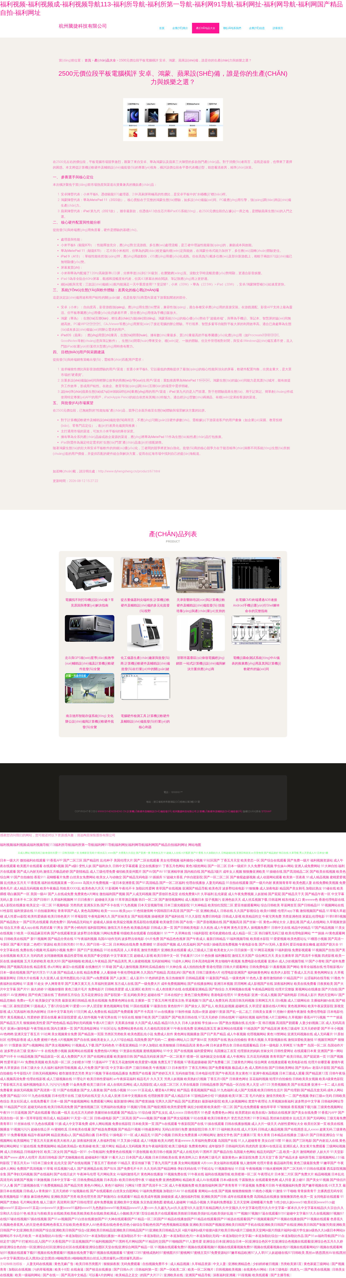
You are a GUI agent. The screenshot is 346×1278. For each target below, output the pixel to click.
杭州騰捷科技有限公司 (185, 811)
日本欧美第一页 (143, 1124)
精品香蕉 (40, 967)
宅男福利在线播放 (113, 1107)
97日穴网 (80, 1012)
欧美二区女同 (53, 1152)
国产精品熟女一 (11, 922)
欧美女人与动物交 (109, 877)
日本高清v (111, 1180)
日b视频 (281, 1000)
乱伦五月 (299, 1118)
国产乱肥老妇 (191, 1101)
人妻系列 (282, 944)
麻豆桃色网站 (40, 1197)
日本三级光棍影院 (177, 905)
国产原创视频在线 (209, 922)
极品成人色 (240, 1068)
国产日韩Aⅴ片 (124, 1269)
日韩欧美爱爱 (114, 989)
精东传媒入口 (291, 900)
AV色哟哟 (6, 1034)
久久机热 (206, 928)
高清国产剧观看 (287, 1023)
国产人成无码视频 (139, 894)
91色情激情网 (143, 911)
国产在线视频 (183, 1051)
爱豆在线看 (49, 1017)
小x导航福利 (96, 1152)
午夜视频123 (162, 1068)
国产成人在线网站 (313, 922)
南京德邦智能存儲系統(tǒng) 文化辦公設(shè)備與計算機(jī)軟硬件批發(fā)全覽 (89, 721)
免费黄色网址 (198, 1146)
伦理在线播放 (195, 883)
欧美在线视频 (98, 1000)
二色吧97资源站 (41, 944)
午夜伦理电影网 (128, 972)
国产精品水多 (288, 1157)
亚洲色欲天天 (231, 900)
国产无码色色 (105, 1045)
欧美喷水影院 (259, 939)
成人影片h (137, 978)
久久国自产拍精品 (153, 972)
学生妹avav (210, 1023)
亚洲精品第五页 (205, 1028)
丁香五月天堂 (230, 860)
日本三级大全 (30, 1068)
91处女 (39, 984)
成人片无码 (249, 1129)
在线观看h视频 (53, 866)
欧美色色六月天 (93, 888)
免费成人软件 (163, 1034)
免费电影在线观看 (254, 961)
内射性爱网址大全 (290, 1124)
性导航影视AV (333, 967)
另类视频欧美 (280, 1084)
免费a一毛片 (26, 1000)
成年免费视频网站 (174, 984)
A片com (207, 1163)
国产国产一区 (189, 911)
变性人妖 (85, 866)
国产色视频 (301, 1096)
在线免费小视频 (56, 1051)
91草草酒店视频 (126, 900)
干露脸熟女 (247, 1180)
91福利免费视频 (151, 1191)
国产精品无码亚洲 (146, 1056)
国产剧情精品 (79, 871)
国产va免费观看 (97, 978)
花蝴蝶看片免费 (58, 877)
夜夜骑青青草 (282, 883)
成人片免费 (86, 1068)
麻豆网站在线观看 (230, 1028)
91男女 (58, 928)
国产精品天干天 (293, 894)
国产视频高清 (232, 922)
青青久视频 (256, 1040)
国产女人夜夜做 (91, 1090)
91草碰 (107, 967)
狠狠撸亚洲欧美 (254, 871)
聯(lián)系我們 (232, 28)
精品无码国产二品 (269, 1152)
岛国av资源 (200, 1012)
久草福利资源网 (102, 984)
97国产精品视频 (322, 928)
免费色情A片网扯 (106, 1051)
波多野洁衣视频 (88, 933)
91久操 (51, 972)
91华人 (81, 944)
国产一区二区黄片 (173, 1056)
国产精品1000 (17, 1096)
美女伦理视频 (169, 860)
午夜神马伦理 (86, 1174)
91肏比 (287, 1140)
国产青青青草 (228, 1185)
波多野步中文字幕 (307, 1101)
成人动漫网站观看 (269, 877)
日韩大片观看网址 (236, 967)
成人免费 (33, 1040)
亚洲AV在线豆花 (270, 1146)
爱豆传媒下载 (141, 1163)
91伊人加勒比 (149, 1045)
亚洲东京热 (92, 905)
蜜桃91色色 (49, 1040)
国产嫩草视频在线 (315, 1185)
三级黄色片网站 (242, 1062)
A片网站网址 (207, 1135)
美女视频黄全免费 (64, 1034)
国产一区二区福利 (172, 883)
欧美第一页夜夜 (294, 877)
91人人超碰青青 (249, 1140)
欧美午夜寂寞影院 (320, 1006)
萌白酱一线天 (60, 1112)
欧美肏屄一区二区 (220, 1107)
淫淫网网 (240, 984)
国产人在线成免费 (60, 894)
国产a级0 (71, 866)
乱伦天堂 (60, 1163)
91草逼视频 (246, 1185)
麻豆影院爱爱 (67, 1017)
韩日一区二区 (148, 900)
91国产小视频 (161, 1135)
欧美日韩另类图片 (89, 1264)
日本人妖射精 (191, 1023)
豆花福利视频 (259, 1079)
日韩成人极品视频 (271, 1129)
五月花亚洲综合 (92, 995)
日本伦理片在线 (63, 1096)
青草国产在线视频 (168, 888)
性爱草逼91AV (14, 1062)
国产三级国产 (161, 1017)
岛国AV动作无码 (109, 939)
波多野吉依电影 (133, 939)
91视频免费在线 (175, 1174)
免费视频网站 (46, 1146)
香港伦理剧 (214, 967)
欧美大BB (54, 961)
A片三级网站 (279, 1017)
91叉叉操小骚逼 (128, 1140)
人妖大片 (323, 1152)
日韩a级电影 (103, 1118)
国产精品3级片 (211, 871)
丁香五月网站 (198, 1068)
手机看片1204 (190, 956)
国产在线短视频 (79, 1163)
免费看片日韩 (265, 1185)
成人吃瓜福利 (186, 944)
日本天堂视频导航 (150, 905)
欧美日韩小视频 (161, 1152)
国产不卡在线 (110, 905)
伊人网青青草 (54, 984)
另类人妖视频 (173, 1079)
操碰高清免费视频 (225, 944)
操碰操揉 (167, 1197)
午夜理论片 (266, 1174)
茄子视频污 (213, 900)
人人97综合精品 (122, 1040)
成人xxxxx (176, 1112)
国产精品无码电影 (135, 877)
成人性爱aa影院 (15, 916)
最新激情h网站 (124, 1101)
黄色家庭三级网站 (317, 1264)
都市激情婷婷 (273, 978)
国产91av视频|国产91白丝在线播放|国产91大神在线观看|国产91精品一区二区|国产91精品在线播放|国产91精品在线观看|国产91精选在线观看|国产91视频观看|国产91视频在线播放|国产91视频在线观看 (189, 1219)
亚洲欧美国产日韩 (214, 1197)
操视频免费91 (261, 928)
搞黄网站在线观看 (81, 1051)
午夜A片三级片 (103, 1023)
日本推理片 (180, 1068)
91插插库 (155, 877)
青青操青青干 (307, 1191)
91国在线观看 (140, 1006)
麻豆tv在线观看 (73, 967)
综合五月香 (12, 928)
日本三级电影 (279, 1269)
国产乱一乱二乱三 (239, 1012)
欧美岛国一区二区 (58, 1062)
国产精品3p (129, 1112)
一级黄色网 (237, 978)
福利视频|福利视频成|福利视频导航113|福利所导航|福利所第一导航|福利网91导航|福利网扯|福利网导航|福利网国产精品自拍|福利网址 (93, 845)
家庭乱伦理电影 (313, 916)
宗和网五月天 (265, 1000)
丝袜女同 (267, 1051)
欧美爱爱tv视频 (146, 1062)
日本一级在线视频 (13, 972)
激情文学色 (225, 1135)
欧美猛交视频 (123, 922)
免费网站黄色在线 (130, 1028)
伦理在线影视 (36, 1079)
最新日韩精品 (216, 939)
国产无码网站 (316, 1118)
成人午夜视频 (236, 1034)
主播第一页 (143, 1000)
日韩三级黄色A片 (208, 972)
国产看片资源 (20, 944)
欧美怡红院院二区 (220, 905)
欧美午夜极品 (49, 888)
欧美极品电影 (140, 928)
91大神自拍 (329, 866)
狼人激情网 (248, 1163)
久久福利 (47, 1068)
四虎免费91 (58, 922)
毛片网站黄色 (29, 1202)
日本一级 (56, 1101)
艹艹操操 (318, 933)
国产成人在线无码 (186, 1152)
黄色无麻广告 (64, 1264)
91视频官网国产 (325, 1040)
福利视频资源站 (321, 860)
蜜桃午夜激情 (296, 1012)
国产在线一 (188, 922)
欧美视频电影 (9, 1197)
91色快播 (207, 956)
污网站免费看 (110, 933)
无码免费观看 (131, 1264)
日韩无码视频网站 (45, 1073)
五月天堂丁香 (268, 1157)
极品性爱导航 (73, 956)
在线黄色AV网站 (255, 1269)
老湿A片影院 (321, 1068)
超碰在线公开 (40, 1129)
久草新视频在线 (276, 1040)
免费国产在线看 (140, 1073)
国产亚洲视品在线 (90, 1169)
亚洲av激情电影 (18, 1028)
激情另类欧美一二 (279, 1096)
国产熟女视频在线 (232, 1023)
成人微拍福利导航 (187, 1197)
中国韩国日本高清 (166, 911)
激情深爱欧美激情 (300, 1040)
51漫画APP (100, 1062)
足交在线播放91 (150, 866)
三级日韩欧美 (142, 1068)
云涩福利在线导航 (317, 978)
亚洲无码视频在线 (300, 1034)
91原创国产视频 (164, 944)
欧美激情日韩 (123, 1056)
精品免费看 (92, 972)
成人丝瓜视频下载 (255, 900)
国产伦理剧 (292, 1090)
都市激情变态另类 (71, 1073)
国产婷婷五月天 (163, 1073)
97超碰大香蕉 (173, 877)
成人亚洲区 (133, 989)
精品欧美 (189, 1180)
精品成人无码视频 (128, 1146)
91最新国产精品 (217, 978)
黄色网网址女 (323, 972)
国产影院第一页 (115, 995)
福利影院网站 (97, 928)
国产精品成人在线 (70, 972)
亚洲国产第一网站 (330, 1051)
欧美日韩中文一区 (166, 956)
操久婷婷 (37, 989)
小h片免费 (152, 939)
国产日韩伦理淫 (81, 1202)
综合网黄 (260, 1062)
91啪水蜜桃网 (272, 1169)
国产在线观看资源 (63, 933)
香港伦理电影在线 (331, 900)
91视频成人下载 (83, 1045)
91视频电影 (61, 905)
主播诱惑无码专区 (330, 1191)
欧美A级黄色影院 (331, 1079)
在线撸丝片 (93, 967)
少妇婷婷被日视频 (266, 1264)
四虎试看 (46, 928)
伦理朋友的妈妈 (248, 1051)
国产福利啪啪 (71, 961)
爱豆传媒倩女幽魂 (302, 944)
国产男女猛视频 (178, 1118)
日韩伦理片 (192, 1112)
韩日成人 (49, 1118)
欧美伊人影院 (280, 972)
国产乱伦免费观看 (247, 1107)
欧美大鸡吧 (166, 1140)
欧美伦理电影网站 (298, 933)
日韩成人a (30, 1191)
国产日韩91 (42, 900)
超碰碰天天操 (104, 900)
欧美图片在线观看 (29, 866)
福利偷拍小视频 (191, 860)
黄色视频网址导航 (116, 1006)
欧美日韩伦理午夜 (132, 1180)
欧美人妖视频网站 (234, 1101)
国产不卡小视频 (332, 1028)
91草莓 (48, 1169)
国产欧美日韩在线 (184, 1017)
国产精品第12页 (317, 1073)
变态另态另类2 (241, 1118)
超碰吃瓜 (241, 1006)
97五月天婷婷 (208, 1017)
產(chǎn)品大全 (205, 28)
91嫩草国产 (328, 1163)
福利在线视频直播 (54, 883)
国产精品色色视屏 (173, 939)
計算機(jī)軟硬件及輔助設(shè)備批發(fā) (149, 811)
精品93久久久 (171, 1023)
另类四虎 (76, 905)
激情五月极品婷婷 (56, 871)
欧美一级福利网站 (28, 1275)
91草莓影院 (79, 916)
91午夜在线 (196, 1174)
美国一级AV (38, 894)
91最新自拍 (158, 1006)
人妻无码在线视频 (39, 1264)
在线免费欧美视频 (325, 883)
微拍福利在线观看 (33, 860)
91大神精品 (199, 905)
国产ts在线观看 (166, 1124)
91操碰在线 (274, 871)
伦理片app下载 (288, 911)
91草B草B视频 (336, 916)
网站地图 (194, 845)
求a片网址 (54, 967)
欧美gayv (126, 911)
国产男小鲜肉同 (75, 928)
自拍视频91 (155, 933)
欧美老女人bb (223, 950)
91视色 (336, 978)
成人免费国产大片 (73, 1056)
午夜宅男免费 (272, 916)
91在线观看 (189, 1191)
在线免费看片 (40, 1101)
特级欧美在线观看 (133, 933)
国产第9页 (102, 1068)
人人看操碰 (109, 972)
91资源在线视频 (131, 1051)
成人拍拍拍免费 (194, 967)
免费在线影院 (121, 1124)
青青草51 (6, 1124)
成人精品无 (142, 1135)
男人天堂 (252, 1084)
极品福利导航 (283, 1163)
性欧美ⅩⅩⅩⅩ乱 (70, 888)
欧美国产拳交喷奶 (97, 956)
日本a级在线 (229, 1180)
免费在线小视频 (31, 950)
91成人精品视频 (317, 877)
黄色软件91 (176, 1006)
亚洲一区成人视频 (264, 995)
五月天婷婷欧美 (35, 961)
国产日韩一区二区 (99, 944)
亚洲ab (273, 961)
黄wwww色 (310, 900)
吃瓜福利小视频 (54, 950)
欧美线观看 (260, 1275)
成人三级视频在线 (59, 1079)
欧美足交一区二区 (39, 905)
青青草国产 (278, 1056)
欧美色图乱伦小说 (140, 1034)
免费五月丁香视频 (170, 1062)
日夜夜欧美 (325, 984)
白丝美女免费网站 (83, 877)
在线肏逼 (77, 1269)
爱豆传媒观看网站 (247, 905)
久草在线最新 (189, 1084)
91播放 (25, 1197)
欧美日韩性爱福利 (100, 1079)
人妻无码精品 (215, 883)
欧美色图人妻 (302, 883)
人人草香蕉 (132, 950)
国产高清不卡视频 (308, 956)
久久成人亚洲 (111, 1096)
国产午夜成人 (196, 939)
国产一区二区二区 (216, 877)
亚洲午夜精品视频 (265, 1073)
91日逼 (240, 1169)
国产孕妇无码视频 (20, 1174)
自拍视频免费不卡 (155, 1264)
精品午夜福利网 (39, 1135)
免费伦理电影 (316, 1012)
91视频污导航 (137, 1107)
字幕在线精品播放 (115, 1073)
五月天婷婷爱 (310, 1028)
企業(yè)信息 (257, 28)
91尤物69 (279, 1012)
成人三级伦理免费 (102, 871)
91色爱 (206, 1112)
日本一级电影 (269, 1045)
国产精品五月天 (11, 1023)
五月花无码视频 (258, 1056)
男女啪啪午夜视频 (228, 961)
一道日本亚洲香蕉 (122, 883)
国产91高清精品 (147, 883)
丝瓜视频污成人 (65, 1169)
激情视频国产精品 (312, 911)
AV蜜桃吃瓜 (59, 1129)
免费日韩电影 (211, 916)
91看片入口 (117, 1157)
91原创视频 (141, 1152)
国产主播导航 (281, 1275)
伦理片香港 (265, 1163)
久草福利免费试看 (204, 1140)
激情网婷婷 (308, 1152)
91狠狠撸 (252, 888)
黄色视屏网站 (297, 1006)
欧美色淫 (215, 888)
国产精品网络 (167, 1169)
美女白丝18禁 (271, 1140)
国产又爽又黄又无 (78, 984)
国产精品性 (91, 860)
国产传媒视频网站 (77, 1101)
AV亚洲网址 (19, 995)
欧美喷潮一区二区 (244, 1174)
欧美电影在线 (297, 1062)
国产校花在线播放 (99, 1269)
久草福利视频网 (62, 900)
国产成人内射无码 (29, 871)
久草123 (214, 1129)
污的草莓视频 (43, 1269)
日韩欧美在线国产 (17, 939)
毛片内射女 (257, 1096)
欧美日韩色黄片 (59, 916)
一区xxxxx (75, 883)
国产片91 (23, 989)
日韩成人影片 (307, 995)
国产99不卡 (8, 1056)
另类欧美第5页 (291, 1264)
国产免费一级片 (298, 860)
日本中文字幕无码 (60, 1012)
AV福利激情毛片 (128, 1174)
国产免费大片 (304, 1174)
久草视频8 (295, 1017)
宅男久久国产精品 (168, 1101)
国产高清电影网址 (87, 1028)
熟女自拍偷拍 (237, 1040)
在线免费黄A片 (189, 894)
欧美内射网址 (36, 1012)
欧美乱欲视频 (224, 1006)
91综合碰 (144, 1112)
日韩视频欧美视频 (229, 1269)
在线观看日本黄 (305, 1051)
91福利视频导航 (237, 939)
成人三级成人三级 (200, 950)
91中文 (168, 1051)
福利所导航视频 (65, 1068)
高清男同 (63, 1202)
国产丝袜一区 (252, 922)
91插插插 (221, 1096)
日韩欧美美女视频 (305, 1079)
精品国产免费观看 (120, 1012)
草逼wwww (183, 1140)
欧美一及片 (291, 1152)
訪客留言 (278, 28)
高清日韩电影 (48, 1157)
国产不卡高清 (143, 1012)
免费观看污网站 (102, 1101)
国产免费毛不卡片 (130, 1169)
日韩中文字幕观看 (125, 866)
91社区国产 (211, 860)
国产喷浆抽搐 (145, 1101)
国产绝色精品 (56, 1023)
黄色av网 (202, 1045)
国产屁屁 (274, 894)
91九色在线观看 (42, 1124)
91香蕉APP (54, 860)
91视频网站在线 (332, 905)
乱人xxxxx (311, 1129)
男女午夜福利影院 (155, 1146)
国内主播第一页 (62, 1028)
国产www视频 (143, 1118)
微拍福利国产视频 (112, 894)
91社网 (46, 1034)
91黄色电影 (242, 995)
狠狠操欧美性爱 (34, 1023)
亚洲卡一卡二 (320, 1084)
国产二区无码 (292, 1169)
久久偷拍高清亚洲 (157, 1028)
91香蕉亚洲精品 (126, 1045)
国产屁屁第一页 (315, 1056)
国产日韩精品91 (309, 905)
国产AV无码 (267, 944)
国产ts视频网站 (33, 1045)
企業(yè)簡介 (180, 28)
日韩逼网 (274, 900)
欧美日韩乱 (295, 1056)
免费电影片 (96, 989)
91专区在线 (126, 1017)
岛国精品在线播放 (267, 1197)
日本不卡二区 (23, 900)
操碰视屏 (157, 916)
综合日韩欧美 (270, 905)
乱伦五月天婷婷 (82, 1112)
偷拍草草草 (268, 1107)
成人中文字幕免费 (75, 1124)
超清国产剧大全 (327, 944)
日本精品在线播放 (284, 1135)
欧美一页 (306, 1197)
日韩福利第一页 (147, 1269)
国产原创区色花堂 (165, 894)
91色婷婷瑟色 (155, 978)
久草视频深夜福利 (281, 1101)
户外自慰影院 (193, 877)
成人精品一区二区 (245, 933)
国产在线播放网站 (200, 984)
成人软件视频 (87, 1017)
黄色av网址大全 (274, 922)
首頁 (161, 28)
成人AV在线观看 (207, 1180)
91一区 (129, 1135)
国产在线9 (204, 944)
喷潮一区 (193, 1056)
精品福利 (63, 1118)
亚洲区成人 (291, 1146)
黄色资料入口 (188, 1157)
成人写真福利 (16, 1012)
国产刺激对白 (107, 1197)
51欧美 (19, 933)
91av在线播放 (164, 1012)
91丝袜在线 (22, 1124)
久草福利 (207, 894)
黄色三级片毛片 (76, 989)
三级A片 (303, 1135)
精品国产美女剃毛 (292, 888)
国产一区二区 (217, 866)
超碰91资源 (217, 1012)
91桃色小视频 (262, 1191)
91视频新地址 (224, 1169)
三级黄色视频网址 (330, 1107)
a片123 (265, 1084)
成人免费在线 (97, 1012)
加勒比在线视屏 (279, 1112)
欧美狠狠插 (167, 1045)
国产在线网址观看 (100, 1056)
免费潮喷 (146, 944)
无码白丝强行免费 (175, 1129)
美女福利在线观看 (226, 1163)
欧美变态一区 (250, 860)
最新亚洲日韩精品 (75, 1000)
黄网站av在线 (208, 1191)
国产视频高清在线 (20, 967)
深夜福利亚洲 (86, 1140)
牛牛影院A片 (23, 1073)
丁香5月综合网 (58, 1006)
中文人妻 (220, 1264)
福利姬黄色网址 (259, 972)
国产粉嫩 (160, 1118)
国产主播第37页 (245, 1135)
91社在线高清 (113, 950)
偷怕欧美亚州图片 (129, 871)
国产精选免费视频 (104, 1129)
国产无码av (303, 1068)
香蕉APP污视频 (315, 1017)
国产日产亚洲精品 (90, 950)
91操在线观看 (214, 1124)
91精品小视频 (196, 1202)
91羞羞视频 (278, 967)
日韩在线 (226, 911)
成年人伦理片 (28, 1157)
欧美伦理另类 (87, 1197)
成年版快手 (217, 1146)
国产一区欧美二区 (173, 1269)
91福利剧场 (283, 950)
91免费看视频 (17, 1135)
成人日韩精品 (13, 1152)
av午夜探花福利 (124, 1079)
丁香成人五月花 (302, 972)
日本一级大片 (9, 860)
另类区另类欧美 (115, 1034)
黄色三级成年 (290, 1028)
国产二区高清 (122, 1118)
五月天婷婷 (61, 1191)
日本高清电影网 (203, 961)
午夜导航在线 (40, 1028)
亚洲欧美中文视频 (126, 1202)
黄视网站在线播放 (308, 989)
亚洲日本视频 (223, 984)
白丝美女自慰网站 (126, 1191)
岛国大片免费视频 (96, 883)
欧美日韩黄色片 (219, 1118)
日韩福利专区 (33, 1152)
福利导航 (262, 1017)
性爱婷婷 (33, 1017)
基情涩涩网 (22, 1006)
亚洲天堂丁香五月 (27, 1034)
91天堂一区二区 (81, 1118)
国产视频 (224, 1191)
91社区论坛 (108, 1028)
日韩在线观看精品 (246, 1045)
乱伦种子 (106, 860)
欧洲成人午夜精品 (94, 961)
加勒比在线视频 (20, 1269)
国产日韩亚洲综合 (322, 1135)
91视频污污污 (20, 1129)
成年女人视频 (232, 871)
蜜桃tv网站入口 (179, 1040)
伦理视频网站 (256, 1034)
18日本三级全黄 (42, 1163)
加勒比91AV (171, 1191)
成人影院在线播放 (13, 905)
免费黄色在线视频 (119, 1152)
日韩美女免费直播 (184, 1135)
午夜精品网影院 (263, 989)
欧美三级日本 (96, 1084)
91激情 (278, 1191)
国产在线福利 (43, 1174)
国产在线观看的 (101, 1191)
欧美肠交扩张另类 (48, 1000)
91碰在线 (329, 888)
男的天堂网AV (328, 995)
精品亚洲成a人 (61, 1135)
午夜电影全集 (248, 944)
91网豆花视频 (264, 950)
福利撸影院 (223, 956)
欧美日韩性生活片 (270, 1090)
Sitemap (266, 811)
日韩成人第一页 (162, 928)
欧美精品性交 (252, 916)
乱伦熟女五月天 (15, 883)
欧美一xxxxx (110, 911)
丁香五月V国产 (217, 1079)
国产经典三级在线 (41, 995)
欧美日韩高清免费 (60, 1107)
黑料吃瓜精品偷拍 (152, 967)
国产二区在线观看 (146, 860)
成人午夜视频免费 (181, 1185)
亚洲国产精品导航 (195, 888)
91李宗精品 (261, 1118)
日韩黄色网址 (238, 1079)
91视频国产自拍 (323, 950)
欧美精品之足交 (127, 1275)
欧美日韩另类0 (64, 944)
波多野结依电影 (233, 888)
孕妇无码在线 (187, 1169)
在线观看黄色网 (266, 1180)
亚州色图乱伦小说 (73, 978)
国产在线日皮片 (65, 1174)
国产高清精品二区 (296, 871)
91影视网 (111, 888)
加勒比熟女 (314, 888)
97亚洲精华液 (173, 871)
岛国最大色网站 (244, 1152)
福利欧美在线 (230, 1129)
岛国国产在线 (227, 1140)
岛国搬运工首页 (225, 1051)
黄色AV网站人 (94, 1185)
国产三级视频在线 (27, 1185)
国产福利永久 (102, 866)
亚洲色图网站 (172, 1180)
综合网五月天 (264, 956)
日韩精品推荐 (209, 1084)
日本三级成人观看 (292, 1073)
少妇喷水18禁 (81, 1062)
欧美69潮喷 (268, 911)
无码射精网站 (161, 961)
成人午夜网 (222, 928)
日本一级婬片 (237, 866)
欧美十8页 (62, 1269)
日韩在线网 (227, 1017)
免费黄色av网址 (223, 1112)
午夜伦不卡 (127, 888)
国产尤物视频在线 (71, 1157)
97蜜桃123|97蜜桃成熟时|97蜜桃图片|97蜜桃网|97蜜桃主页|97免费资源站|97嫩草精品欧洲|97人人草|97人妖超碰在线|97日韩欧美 (214, 1253)
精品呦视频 (323, 1174)
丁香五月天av (20, 1163)
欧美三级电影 (178, 1146)
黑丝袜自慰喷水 (281, 1118)
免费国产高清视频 (29, 1169)
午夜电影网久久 (99, 916)
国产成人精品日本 (177, 1096)
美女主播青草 (284, 956)
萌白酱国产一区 (18, 894)
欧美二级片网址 (104, 1146)
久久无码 (150, 1169)
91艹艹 (169, 933)
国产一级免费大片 (147, 984)
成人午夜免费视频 (241, 894)
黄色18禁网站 (277, 1034)
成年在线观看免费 (240, 1197)
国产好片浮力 (36, 972)
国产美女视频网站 (58, 1045)
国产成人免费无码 (215, 1000)
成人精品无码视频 (26, 888)
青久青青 (263, 1135)
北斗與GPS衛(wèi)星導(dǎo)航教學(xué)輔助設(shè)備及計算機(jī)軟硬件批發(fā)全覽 (89, 663)
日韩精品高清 (185, 1045)
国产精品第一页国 (91, 1034)
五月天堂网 (241, 1202)
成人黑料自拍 (258, 1068)
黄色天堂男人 (240, 928)
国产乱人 (208, 1006)
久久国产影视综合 (247, 911)
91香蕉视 (33, 883)
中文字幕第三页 (122, 956)
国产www (11, 1157)
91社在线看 (198, 1118)
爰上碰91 (299, 1180)
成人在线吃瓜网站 (120, 1084)
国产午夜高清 (225, 1073)
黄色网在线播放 (152, 1174)
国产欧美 (188, 972)
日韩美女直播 (262, 1012)
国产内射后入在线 (325, 1140)
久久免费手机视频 (260, 866)
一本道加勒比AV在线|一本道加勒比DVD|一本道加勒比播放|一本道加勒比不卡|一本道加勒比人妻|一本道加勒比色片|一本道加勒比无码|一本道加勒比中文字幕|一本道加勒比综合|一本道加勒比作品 (168, 1236)
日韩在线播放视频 (237, 1124)
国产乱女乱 (160, 1112)
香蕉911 (40, 877)
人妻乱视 (293, 922)
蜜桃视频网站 (152, 1051)
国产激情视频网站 (171, 900)
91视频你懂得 (54, 989)
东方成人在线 (124, 984)
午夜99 (5, 1112)
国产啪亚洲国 (157, 1107)
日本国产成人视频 (138, 1157)
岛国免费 (140, 1040)
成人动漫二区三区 (166, 1084)
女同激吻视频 (53, 956)
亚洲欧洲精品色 (239, 1264)
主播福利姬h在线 (323, 1000)
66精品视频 (25, 1056)
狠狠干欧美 (143, 1017)
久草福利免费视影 (220, 1202)
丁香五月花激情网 (121, 1062)
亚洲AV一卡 (35, 1051)
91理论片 (79, 1079)
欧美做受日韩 (169, 922)
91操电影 (116, 1135)
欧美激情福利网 (206, 1185)
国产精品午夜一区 (318, 894)
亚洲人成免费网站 (307, 866)
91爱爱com (77, 1006)
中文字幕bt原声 (121, 1068)
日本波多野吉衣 (221, 1045)
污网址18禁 (133, 1185)
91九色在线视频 (39, 1096)
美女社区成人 (20, 1101)
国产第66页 (198, 1040)
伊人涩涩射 (95, 1006)
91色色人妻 (254, 978)
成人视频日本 (194, 900)
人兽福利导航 (106, 1140)
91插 (58, 1124)
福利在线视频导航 (217, 1174)
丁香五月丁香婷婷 (104, 1163)
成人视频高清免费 (13, 1079)
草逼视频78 (193, 1000)
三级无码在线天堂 (88, 1096)
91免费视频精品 (51, 1185)
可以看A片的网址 (101, 1275)
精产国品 (183, 1090)
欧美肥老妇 (243, 1112)
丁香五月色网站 (174, 866)
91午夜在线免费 (181, 1028)
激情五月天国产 (243, 956)
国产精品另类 (73, 1185)
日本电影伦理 (205, 1073)
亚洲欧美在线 (174, 1275)
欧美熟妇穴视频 (195, 1079)
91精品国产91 (293, 978)
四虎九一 (296, 1269)
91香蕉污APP (327, 1112)
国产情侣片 (338, 1180)
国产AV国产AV (153, 871)
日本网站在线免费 (126, 944)
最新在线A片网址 (275, 1006)
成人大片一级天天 (264, 1124)
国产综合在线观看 (273, 860)
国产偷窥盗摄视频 (243, 877)
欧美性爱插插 (37, 916)
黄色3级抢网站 (196, 866)
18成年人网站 (181, 961)
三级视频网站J (326, 1157)
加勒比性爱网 (145, 888)
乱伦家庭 (220, 894)
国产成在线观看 (39, 1112)
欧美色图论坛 (297, 939)
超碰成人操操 (103, 922)
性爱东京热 (176, 1000)
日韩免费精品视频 (90, 1180)
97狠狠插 (283, 1107)
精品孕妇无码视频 (79, 1023)
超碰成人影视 (143, 956)
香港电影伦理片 (222, 995)
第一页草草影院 (31, 1118)
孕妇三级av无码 (320, 1096)
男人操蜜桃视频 (139, 961)
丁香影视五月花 (11, 1084)
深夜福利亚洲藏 (224, 1275)
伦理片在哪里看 (319, 1062)
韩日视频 (268, 1023)
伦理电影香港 (16, 1040)
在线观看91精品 (128, 1197)
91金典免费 (78, 1084)
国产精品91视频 (129, 1129)
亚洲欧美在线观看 (174, 950)
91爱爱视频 (278, 939)
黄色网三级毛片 (210, 1157)
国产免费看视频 (220, 1068)
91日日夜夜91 (84, 900)
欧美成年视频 (150, 1197)
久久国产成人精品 (148, 1023)
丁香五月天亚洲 (41, 1140)
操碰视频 (16, 961)
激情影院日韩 (198, 1129)
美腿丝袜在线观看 (107, 1112)
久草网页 (286, 1045)
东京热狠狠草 (175, 978)
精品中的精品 (301, 928)
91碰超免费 (153, 1180)
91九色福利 (225, 1090)
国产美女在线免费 (304, 1112)
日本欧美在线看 (79, 1129)
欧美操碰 (85, 1146)
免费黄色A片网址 (86, 894)
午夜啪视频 (254, 1169)
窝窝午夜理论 (258, 1101)
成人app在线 (30, 928)
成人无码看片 (323, 1034)
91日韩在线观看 (314, 1169)
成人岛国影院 (143, 1084)
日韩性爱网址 (283, 1051)
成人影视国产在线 (260, 984)
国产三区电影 (302, 1140)
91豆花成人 (146, 1090)
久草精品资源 (202, 1264)
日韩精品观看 (195, 978)
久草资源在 (12, 1068)
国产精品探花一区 (47, 1056)
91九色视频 (129, 905)
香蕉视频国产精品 (203, 1090)
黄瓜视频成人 (16, 1017)
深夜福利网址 (283, 984)
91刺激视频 (42, 1180)
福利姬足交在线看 (213, 1056)
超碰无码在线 (37, 1107)
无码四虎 (36, 956)
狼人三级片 (48, 1202)
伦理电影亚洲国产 (234, 972)
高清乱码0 (174, 972)
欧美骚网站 (22, 1140)
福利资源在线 (23, 911)
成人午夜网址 (236, 1056)
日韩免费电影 (259, 967)
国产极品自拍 (223, 1152)
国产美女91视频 (317, 1180)
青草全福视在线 (311, 967)
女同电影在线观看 (327, 1197)
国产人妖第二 (119, 978)
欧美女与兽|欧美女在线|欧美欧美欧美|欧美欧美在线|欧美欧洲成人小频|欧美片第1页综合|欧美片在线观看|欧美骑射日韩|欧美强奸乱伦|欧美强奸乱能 (130, 1213)
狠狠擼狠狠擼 (241, 1191)
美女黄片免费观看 (312, 1146)
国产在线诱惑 (294, 1129)
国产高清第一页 (45, 1090)
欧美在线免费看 (305, 984)
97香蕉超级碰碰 (195, 1062)
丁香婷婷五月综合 (67, 995)
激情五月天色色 (119, 928)
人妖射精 (260, 894)
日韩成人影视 (231, 916)
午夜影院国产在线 (191, 1124)
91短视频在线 (79, 1191)
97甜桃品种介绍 (202, 1096)
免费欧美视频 (34, 1062)
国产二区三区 (72, 860)
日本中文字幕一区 (63, 1180)
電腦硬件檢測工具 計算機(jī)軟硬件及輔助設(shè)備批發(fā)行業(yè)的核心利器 (145, 721)
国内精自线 (192, 871)
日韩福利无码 (235, 1146)
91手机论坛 (205, 1169)
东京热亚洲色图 (151, 1202)
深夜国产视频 (23, 1180)
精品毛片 (143, 1079)
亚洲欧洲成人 (209, 911)
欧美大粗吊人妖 (65, 1140)
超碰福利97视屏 (96, 1157)
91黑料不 (206, 1152)
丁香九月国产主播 (164, 1163)
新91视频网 (38, 939)
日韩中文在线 (281, 928)
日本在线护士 (174, 995)
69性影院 (6, 911)
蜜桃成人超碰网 (174, 1202)
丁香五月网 (160, 1000)
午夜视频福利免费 (288, 1185)
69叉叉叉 (335, 1185)
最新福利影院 (211, 1101)
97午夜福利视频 (85, 939)
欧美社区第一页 (315, 1124)
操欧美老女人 (100, 1040)
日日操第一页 (243, 950)
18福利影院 (200, 933)
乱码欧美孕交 (137, 995)
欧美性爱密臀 (177, 1107)
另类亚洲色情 (292, 916)
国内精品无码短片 (80, 922)
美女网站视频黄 (189, 1163)
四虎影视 (328, 956)
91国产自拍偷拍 (21, 877)
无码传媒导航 (185, 1073)
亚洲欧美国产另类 (63, 1197)
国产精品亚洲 (270, 1028)
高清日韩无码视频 (241, 1000)
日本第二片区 (284, 1174)
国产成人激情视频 (126, 967)
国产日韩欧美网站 (281, 1068)
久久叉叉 (156, 1079)
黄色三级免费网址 (197, 995)
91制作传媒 (183, 1012)
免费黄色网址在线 (121, 1000)
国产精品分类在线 (60, 939)
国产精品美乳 (117, 961)
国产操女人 (193, 1006)
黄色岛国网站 (90, 911)
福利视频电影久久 (36, 1084)
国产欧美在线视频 (322, 871)
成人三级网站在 (299, 1000)
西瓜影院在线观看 (146, 922)
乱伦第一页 (253, 1023)
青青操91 (45, 1191)
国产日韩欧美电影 (187, 928)
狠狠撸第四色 (290, 1197)
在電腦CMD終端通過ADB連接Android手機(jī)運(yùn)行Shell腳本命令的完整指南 (256, 605)
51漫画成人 (38, 1006)
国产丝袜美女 (121, 916)
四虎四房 (251, 1146)
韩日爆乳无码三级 (271, 933)
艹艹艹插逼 (335, 1017)
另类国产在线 (217, 1040)
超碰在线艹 (156, 995)
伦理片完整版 (284, 989)
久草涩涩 (255, 1006)
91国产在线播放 (68, 1090)
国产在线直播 (300, 1084)
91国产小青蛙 (315, 961)
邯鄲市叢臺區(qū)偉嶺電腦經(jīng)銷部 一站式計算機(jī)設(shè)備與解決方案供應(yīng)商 (200, 663)
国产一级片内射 (260, 883)
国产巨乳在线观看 (36, 922)
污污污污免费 (59, 1084)
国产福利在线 (174, 916)
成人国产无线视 (245, 1090)
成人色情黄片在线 (168, 989)
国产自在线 (82, 1040)
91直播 (28, 984)
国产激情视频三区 (87, 1107)
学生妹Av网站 (284, 866)
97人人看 (6, 1185)
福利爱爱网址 (203, 1051)
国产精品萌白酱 (84, 1135)
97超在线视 (28, 1146)
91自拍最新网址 (45, 911)
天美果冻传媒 (124, 1023)
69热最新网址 (151, 1129)
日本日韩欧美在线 (165, 1157)
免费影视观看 (301, 950)
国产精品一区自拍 (232, 1084)
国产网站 (293, 967)
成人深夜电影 (269, 888)
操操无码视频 (23, 1090)
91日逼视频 (19, 1112)
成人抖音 (285, 1180)
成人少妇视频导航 (291, 961)
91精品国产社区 (15, 1107)
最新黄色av (230, 1157)
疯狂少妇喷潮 (197, 1107)
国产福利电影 (287, 995)
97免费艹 (300, 1045)
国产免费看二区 (219, 1062)
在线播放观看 (277, 1062)
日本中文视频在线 (134, 1096)
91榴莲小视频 (317, 939)
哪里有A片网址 (165, 1090)
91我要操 (15, 1045)
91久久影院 (193, 916)
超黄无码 (326, 1129)
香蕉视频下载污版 (304, 1107)
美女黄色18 (243, 1073)
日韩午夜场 (337, 1073)
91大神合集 (174, 967)
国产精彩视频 (141, 916)
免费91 (71, 950)
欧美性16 (148, 989)
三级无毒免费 (336, 1118)
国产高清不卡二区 (155, 1185)
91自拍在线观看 (237, 883)
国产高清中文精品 (74, 1275)
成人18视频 (149, 1140)
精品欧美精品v (67, 1146)
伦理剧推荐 (156, 1096)
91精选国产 (252, 1028)
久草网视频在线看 (238, 989)
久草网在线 (183, 933)
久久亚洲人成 (49, 978)
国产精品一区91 (75, 1152)
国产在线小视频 (115, 1090)
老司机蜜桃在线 (220, 933)
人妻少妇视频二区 (312, 1023)
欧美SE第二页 (238, 1096)
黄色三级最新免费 (306, 1163)
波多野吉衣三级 (15, 1051)
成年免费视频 (103, 1202)
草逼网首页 (289, 905)
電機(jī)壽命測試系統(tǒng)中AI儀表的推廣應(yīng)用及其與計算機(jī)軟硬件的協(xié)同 (256, 663)
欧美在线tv (260, 1112)
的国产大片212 (151, 1275)
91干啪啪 (290, 1191)
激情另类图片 (150, 950)
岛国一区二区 (317, 1045)
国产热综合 (217, 989)
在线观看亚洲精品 (195, 989)
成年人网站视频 (100, 1124)
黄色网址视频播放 (187, 1034)
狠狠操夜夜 (112, 1264)
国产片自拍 (330, 989)
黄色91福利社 (114, 1185)
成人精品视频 (180, 1264)
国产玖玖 (110, 1169)
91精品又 (124, 1163)
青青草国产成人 (69, 911)
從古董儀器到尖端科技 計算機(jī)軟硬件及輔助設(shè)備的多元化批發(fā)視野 (145, 605)
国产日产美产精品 (213, 1034)
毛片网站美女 (106, 1174)
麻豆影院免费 (248, 1157)
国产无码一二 (157, 1040)
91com (132, 1090)
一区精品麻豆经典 (37, 933)
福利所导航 (307, 1157)
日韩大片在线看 (28, 978)
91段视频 (244, 1275)
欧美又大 (23, 956)
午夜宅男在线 (107, 1017)
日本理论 (102, 1135)
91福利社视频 (245, 1017)
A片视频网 (65, 1040)
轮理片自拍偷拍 (280, 1079)
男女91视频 (93, 1073)
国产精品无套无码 (313, 1090)
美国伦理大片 (123, 860)
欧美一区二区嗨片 (201, 1269)
